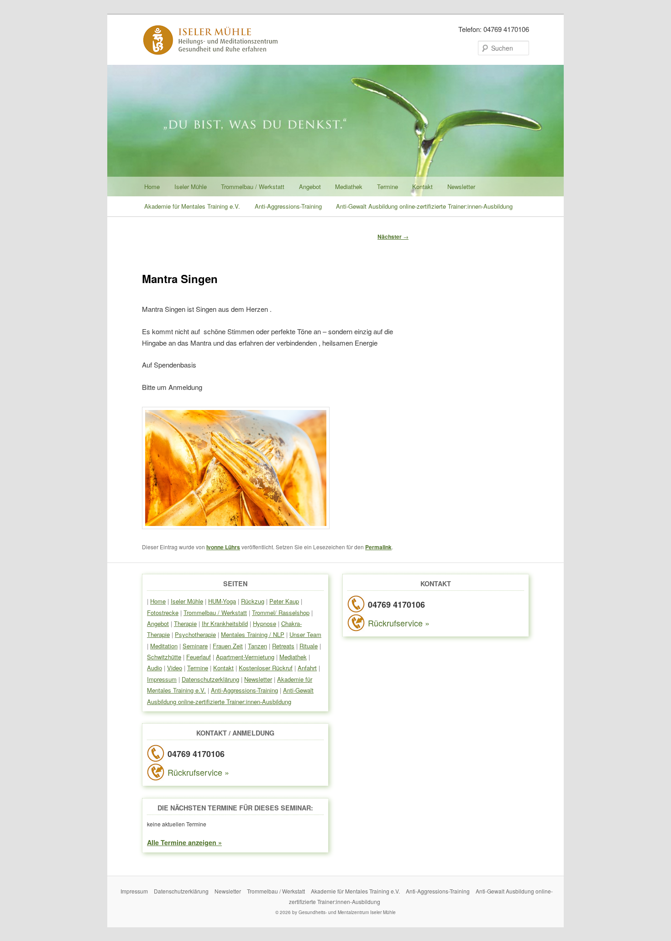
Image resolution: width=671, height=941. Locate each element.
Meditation (164, 645)
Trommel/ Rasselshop (280, 612)
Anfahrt (307, 667)
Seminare (195, 645)
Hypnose (264, 623)
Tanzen (257, 645)
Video (174, 667)
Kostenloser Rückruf (266, 667)
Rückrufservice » (198, 772)
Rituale (308, 645)
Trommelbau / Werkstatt (252, 186)
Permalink (378, 547)
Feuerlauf (198, 656)
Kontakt (422, 186)
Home (152, 186)
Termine (387, 186)
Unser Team (305, 634)
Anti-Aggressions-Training (288, 206)
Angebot (310, 186)
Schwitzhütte (164, 656)
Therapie (185, 623)
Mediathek (348, 186)
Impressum (162, 679)
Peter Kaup (284, 601)
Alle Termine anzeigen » (184, 842)
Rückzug (252, 601)
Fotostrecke (162, 612)
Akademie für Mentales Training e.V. (192, 206)
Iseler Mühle (190, 186)
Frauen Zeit (228, 645)
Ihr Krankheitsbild (225, 623)
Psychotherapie (195, 634)
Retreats (283, 645)
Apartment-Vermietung (245, 656)
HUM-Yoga (222, 601)
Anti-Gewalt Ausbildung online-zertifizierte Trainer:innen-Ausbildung (424, 206)
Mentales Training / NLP (252, 634)
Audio (154, 667)
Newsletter (461, 186)
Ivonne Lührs (223, 547)
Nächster (393, 236)
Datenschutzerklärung (210, 679)
